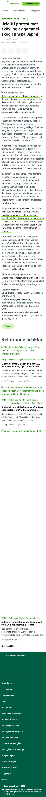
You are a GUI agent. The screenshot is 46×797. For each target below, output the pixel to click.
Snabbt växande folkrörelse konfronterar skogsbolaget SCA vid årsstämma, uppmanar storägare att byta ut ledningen (22, 408)
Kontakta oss (7, 683)
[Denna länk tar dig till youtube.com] (28, 666)
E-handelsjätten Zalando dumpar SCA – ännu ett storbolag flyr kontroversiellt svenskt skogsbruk (21, 365)
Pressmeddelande (10, 19)
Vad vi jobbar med (19, 11)
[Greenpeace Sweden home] (14, 3)
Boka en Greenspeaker (11, 713)
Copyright (6, 773)
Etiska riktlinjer (8, 761)
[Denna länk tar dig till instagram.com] (10, 666)
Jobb (3, 701)
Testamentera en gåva (11, 743)
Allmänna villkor (9, 767)
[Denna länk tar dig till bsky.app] (16, 666)
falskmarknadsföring (34, 403)
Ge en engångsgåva (10, 725)
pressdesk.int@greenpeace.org (16, 315)
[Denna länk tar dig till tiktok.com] (22, 666)
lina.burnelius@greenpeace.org (16, 299)
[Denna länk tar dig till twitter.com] (40, 666)
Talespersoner (7, 695)
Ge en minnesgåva (9, 737)
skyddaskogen (16, 359)
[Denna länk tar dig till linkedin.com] (34, 666)
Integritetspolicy (9, 755)
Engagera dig (36, 11)
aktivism (14, 400)
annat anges (13, 789)
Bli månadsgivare (9, 719)
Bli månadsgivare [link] (31, 4)
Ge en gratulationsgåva (12, 731)
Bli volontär (6, 707)
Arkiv (4, 779)
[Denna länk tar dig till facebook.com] (3, 666)
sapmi (41, 359)
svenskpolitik (31, 359)
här (34, 274)
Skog (25, 19)
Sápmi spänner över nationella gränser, (19, 96)
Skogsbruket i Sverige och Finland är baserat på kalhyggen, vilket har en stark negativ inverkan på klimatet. (22, 211)
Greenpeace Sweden (16, 656)
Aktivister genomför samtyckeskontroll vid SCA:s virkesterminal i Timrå (21, 623)
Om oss (5, 11)
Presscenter (6, 689)
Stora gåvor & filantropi (12, 749)
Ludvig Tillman (7, 381)
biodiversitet (25, 400)
